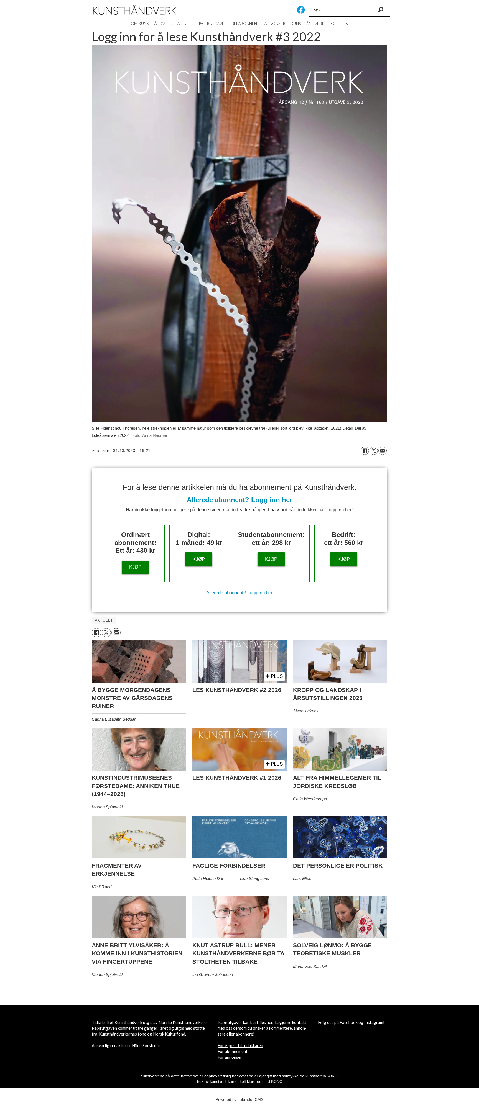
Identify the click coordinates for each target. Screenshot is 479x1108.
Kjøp (135, 567)
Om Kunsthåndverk (151, 23)
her (269, 1022)
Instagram (373, 1022)
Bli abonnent (245, 23)
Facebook (301, 10)
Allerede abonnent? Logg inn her (239, 500)
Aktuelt (185, 23)
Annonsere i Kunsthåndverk (294, 23)
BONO (276, 1081)
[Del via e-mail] (382, 451)
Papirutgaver (213, 23)
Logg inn (338, 23)
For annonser (230, 1057)
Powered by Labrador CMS (239, 1099)
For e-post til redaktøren (240, 1045)
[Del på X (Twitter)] (374, 451)
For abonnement (233, 1051)
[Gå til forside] (134, 9)
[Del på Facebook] (365, 451)
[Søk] (380, 10)
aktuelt (104, 620)
